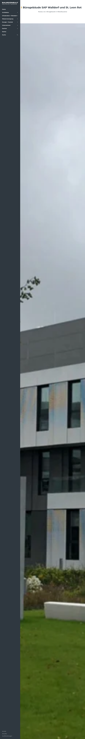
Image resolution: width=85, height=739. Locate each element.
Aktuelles (4, 733)
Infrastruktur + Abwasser (9, 15)
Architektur (5, 12)
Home (4, 9)
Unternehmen (6, 25)
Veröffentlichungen (7, 736)
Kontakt (4, 731)
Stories (4, 31)
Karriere (4, 28)
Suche (4, 35)
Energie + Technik (7, 22)
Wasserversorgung (7, 19)
